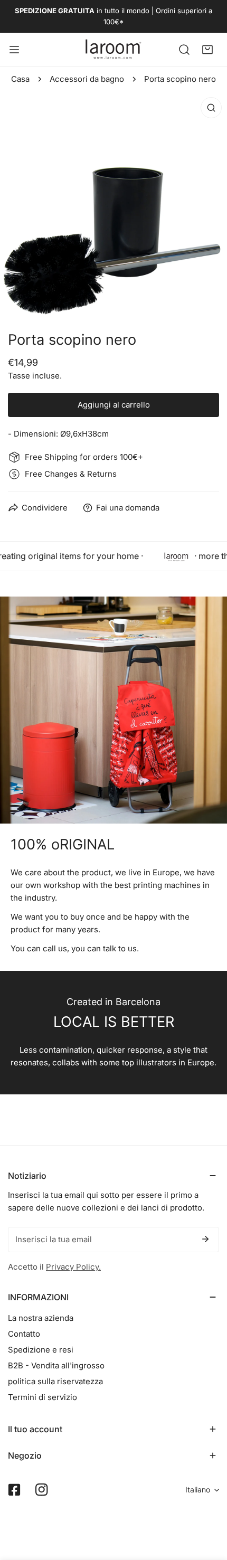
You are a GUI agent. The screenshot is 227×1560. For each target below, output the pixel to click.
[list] (113, 205)
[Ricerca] (184, 49)
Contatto (24, 1334)
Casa (20, 79)
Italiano (197, 1489)
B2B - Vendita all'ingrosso (56, 1365)
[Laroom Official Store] (113, 49)
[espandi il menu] (14, 49)
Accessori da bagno (87, 79)
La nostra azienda (40, 1318)
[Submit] (205, 1239)
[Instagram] (41, 1490)
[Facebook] (14, 1490)
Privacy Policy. (73, 1267)
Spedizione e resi (40, 1350)
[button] (207, 49)
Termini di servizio (42, 1397)
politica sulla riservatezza (55, 1381)
